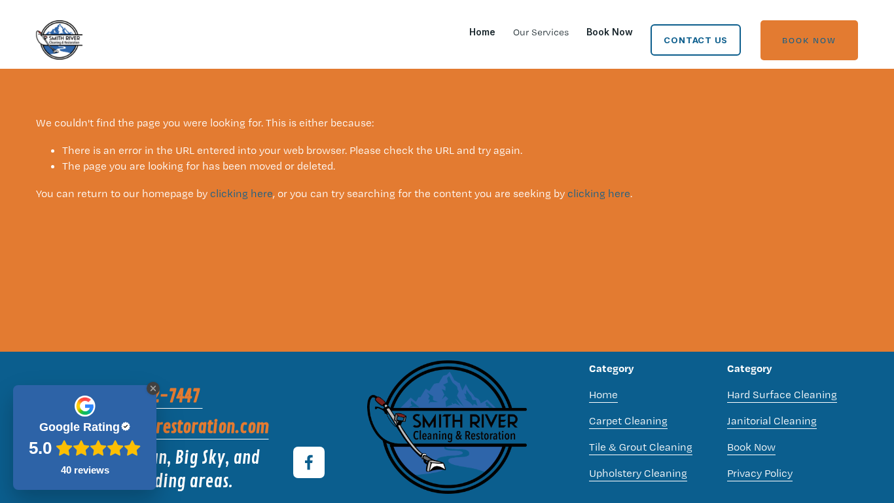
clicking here (241, 193)
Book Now (609, 31)
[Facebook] (309, 462)
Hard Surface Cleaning (782, 394)
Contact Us (696, 40)
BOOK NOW (809, 40)
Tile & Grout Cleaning (640, 446)
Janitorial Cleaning (772, 420)
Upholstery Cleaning (638, 472)
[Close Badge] (153, 388)
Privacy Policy (760, 472)
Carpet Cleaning (628, 420)
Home (482, 31)
